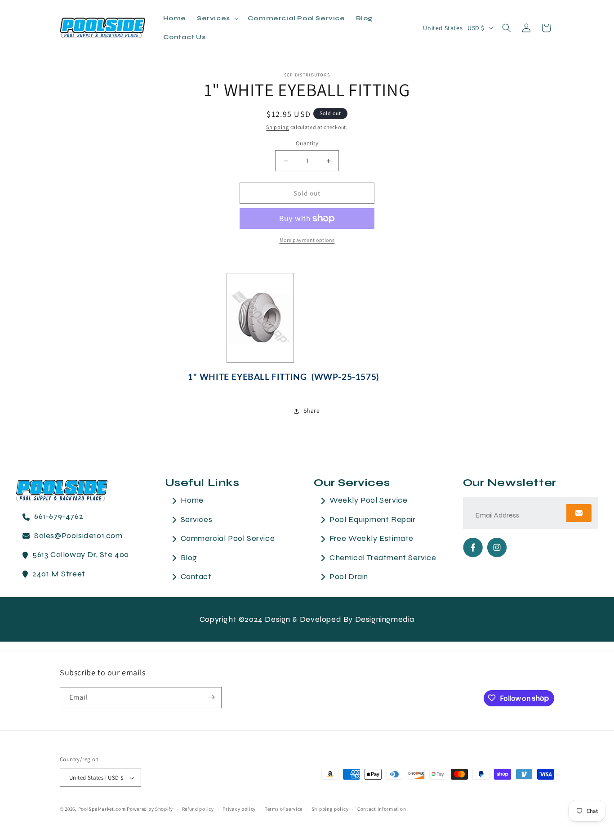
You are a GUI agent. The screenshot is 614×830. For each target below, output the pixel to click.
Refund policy (198, 809)
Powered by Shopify (150, 809)
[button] (216, 18)
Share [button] (311, 410)
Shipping (277, 127)
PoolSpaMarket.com (102, 809)
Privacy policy (239, 809)
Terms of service (284, 809)
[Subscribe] (211, 697)
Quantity (307, 143)
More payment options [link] (307, 240)
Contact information (381, 809)
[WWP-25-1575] (260, 318)
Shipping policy (330, 809)
